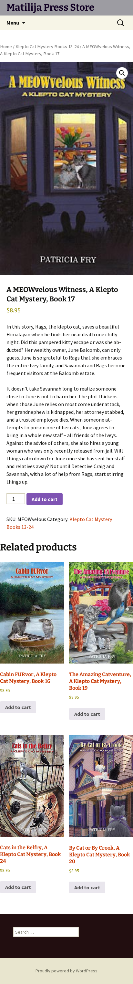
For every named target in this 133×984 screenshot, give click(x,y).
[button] (122, 73)
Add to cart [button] (18, 707)
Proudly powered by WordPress (66, 971)
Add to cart (44, 499)
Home (6, 46)
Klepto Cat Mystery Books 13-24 (47, 46)
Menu (12, 22)
